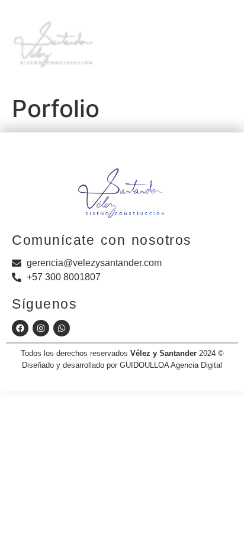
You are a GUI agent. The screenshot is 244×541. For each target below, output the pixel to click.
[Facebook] (20, 328)
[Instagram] (41, 328)
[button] (184, 51)
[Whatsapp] (61, 328)
